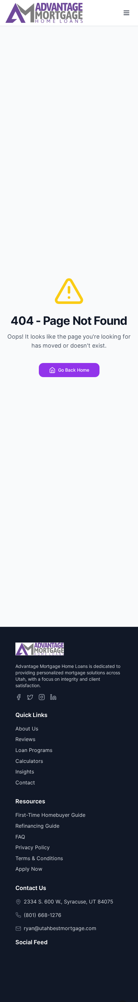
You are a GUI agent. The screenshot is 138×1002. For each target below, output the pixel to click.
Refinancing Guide (37, 826)
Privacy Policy (32, 847)
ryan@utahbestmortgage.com (60, 928)
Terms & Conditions (39, 858)
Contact (25, 782)
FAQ (20, 837)
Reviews (25, 739)
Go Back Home (73, 370)
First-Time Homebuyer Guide (50, 815)
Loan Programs (33, 750)
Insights (24, 771)
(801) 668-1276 (42, 915)
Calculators (29, 761)
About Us (26, 728)
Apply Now (28, 869)
